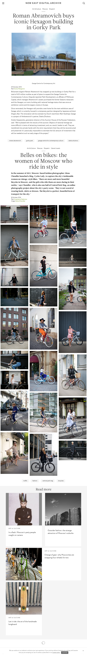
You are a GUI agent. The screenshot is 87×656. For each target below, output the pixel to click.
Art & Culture (36, 9)
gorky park (29, 141)
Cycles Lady (39, 176)
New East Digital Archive (43, 3)
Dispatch (52, 9)
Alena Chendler (20, 201)
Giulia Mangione (19, 89)
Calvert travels (55, 148)
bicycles (61, 481)
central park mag (48, 481)
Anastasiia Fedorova (20, 199)
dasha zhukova (73, 141)
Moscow (45, 9)
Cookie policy (56, 652)
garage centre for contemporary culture (50, 141)
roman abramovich (15, 141)
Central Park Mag (58, 185)
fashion (34, 481)
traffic (25, 481)
